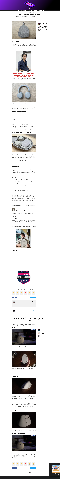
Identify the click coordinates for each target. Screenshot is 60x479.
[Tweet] (33, 297)
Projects (36, 10)
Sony (14, 289)
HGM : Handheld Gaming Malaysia (21, 10)
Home (15, 10)
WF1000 (22, 289)
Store (34, 10)
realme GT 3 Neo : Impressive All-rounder (21, 210)
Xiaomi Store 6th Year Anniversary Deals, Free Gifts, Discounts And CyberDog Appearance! (28, 311)
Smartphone (19, 209)
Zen (17, 301)
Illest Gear (29, 12)
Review (31, 12)
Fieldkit (27, 12)
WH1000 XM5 (28, 289)
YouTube (29, 10)
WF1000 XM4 (25, 289)
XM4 (30, 289)
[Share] (14, 297)
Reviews (31, 10)
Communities (40, 10)
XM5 (32, 289)
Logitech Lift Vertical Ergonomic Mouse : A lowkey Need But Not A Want (19, 311)
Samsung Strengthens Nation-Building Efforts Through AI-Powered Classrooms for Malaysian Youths (43, 27)
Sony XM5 (19, 289)
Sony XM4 (16, 289)
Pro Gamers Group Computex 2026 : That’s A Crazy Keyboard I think (43, 29)
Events (26, 10)
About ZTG (44, 10)
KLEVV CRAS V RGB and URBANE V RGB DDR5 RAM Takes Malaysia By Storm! (43, 23)
